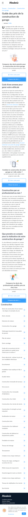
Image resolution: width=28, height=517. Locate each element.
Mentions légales (6, 501)
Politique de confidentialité (8, 503)
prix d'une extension (12, 104)
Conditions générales (7, 499)
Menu (3, 3)
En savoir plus (11, 514)
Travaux (4, 8)
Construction (12, 8)
